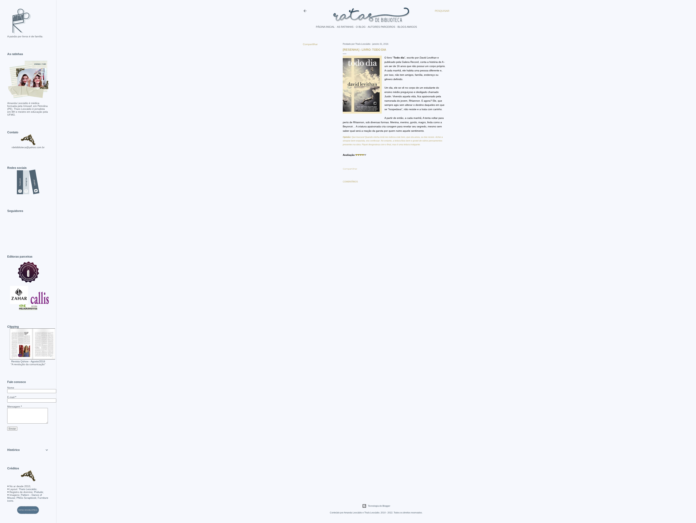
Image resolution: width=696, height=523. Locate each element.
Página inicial (325, 26)
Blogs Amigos (407, 26)
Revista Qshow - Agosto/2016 (28, 361)
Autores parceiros (381, 26)
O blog (361, 26)
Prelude (38, 492)
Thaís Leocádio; (28, 489)
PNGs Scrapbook (26, 497)
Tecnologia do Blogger (379, 506)
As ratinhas (345, 26)
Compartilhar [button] (310, 44)
